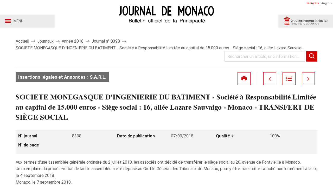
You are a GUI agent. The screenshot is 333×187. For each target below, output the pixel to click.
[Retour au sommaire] (289, 78)
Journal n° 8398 (106, 41)
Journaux (46, 41)
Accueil (23, 41)
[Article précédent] (269, 78)
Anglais (326, 3)
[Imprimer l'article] (244, 78)
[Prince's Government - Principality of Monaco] (305, 21)
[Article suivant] (308, 78)
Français (313, 3)
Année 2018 (73, 41)
